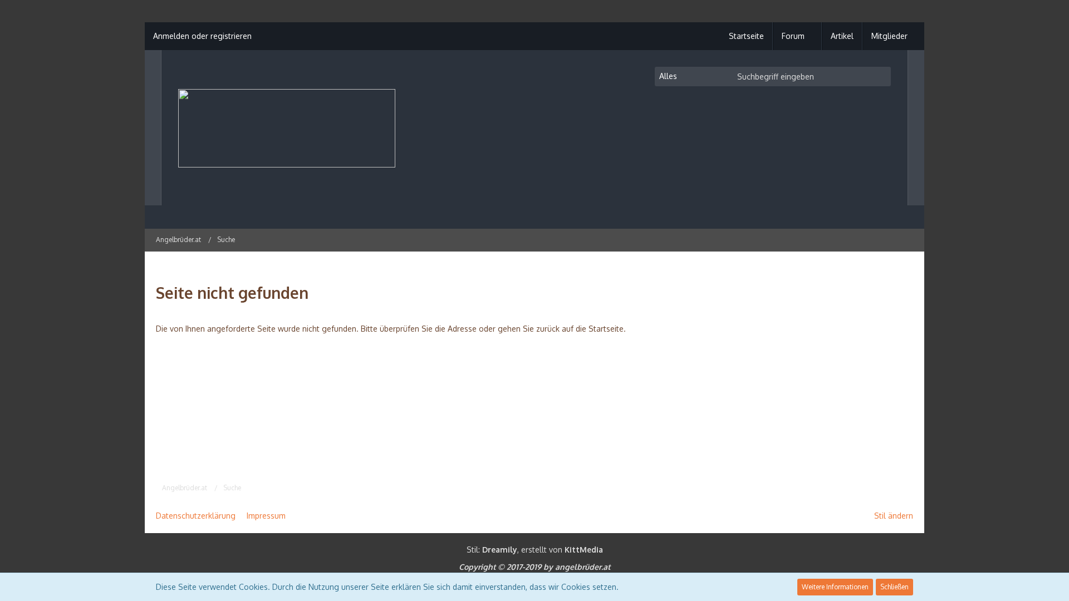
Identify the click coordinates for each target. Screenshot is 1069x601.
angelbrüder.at (582, 567)
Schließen (894, 587)
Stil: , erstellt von (535, 549)
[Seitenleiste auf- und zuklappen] (865, 239)
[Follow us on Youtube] (894, 239)
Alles (668, 76)
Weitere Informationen (835, 587)
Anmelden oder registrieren (202, 36)
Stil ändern (893, 515)
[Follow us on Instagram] (879, 239)
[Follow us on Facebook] (908, 239)
